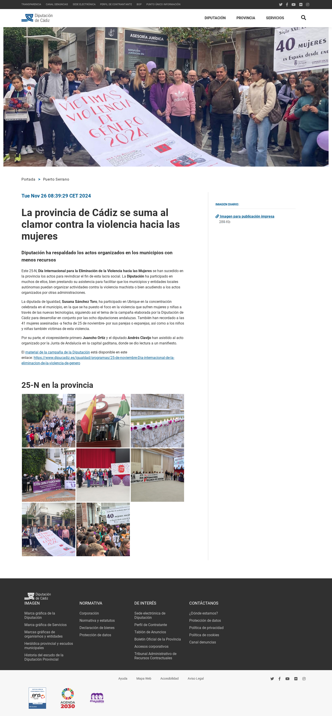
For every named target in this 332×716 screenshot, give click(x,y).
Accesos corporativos (151, 646)
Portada (28, 179)
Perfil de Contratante (150, 625)
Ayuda (122, 679)
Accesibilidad (169, 679)
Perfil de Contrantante (116, 4)
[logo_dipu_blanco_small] (165, 597)
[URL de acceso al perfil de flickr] (300, 4)
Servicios (275, 18)
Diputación (215, 18)
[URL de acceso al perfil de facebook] (280, 679)
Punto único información (163, 4)
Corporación (89, 613)
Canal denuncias (57, 4)
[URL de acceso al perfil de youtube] (294, 4)
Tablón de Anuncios (150, 632)
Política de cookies (204, 635)
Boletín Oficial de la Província (157, 639)
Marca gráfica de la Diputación (39, 615)
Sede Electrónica (84, 4)
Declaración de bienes (97, 628)
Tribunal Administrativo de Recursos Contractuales (155, 656)
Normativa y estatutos (97, 620)
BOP (139, 4)
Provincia (245, 18)
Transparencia (31, 4)
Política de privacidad (206, 628)
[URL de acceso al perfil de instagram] (307, 4)
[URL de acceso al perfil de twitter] (281, 4)
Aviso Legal (196, 679)
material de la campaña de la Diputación (57, 352)
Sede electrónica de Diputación (149, 615)
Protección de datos (95, 635)
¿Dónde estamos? (203, 613)
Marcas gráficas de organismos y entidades (43, 634)
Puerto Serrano (56, 179)
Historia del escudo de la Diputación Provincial (43, 657)
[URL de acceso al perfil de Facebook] (287, 4)
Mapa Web (143, 679)
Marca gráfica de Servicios (45, 625)
